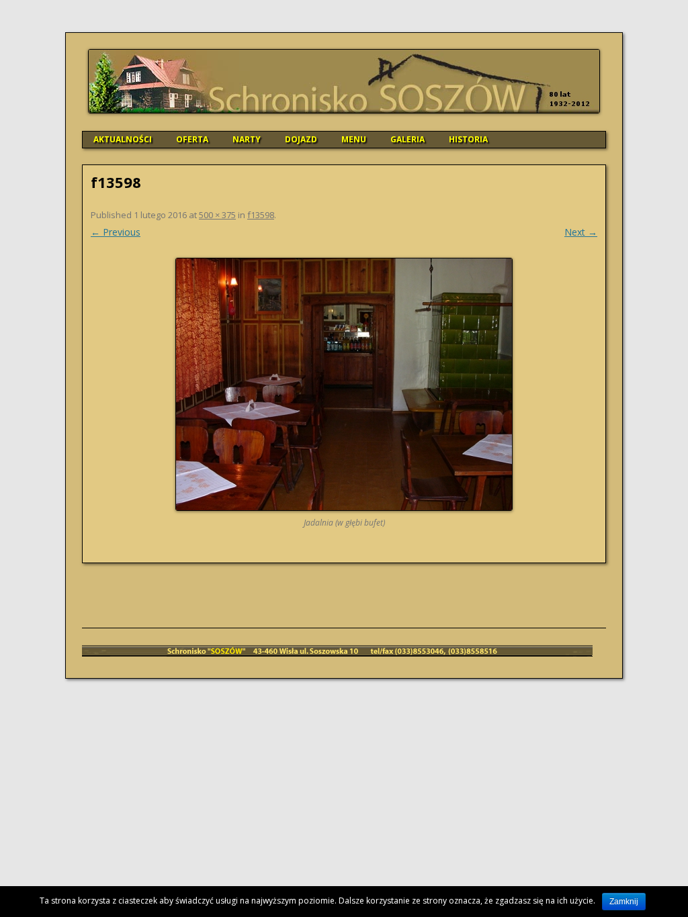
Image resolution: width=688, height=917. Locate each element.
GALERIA (407, 139)
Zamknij (623, 901)
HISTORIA (468, 139)
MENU (353, 139)
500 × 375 (217, 215)
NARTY (246, 139)
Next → (580, 232)
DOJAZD (301, 139)
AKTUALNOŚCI (122, 139)
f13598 (260, 215)
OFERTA (192, 139)
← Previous (115, 232)
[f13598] (344, 384)
